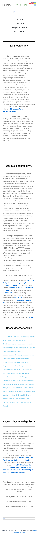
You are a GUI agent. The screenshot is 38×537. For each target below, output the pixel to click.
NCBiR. (31, 317)
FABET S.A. (18, 298)
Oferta (18, 23)
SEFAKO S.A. (7, 293)
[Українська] (35, 3)
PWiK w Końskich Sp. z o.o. (16, 472)
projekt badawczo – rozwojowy (19, 278)
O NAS (18, 19)
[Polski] (30, 3)
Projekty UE (18, 27)
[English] (32, 3)
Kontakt (19, 31)
